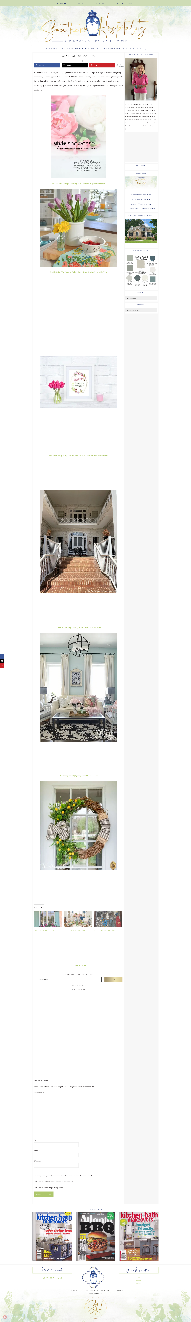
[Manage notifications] (5, 1317)
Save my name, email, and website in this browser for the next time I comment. (67, 1176)
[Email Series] (141, 190)
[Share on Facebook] (2, 656)
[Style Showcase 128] (78, 919)
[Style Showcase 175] (108, 919)
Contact (138, 1280)
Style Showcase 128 (75, 930)
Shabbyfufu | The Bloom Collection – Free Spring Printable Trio (78, 272)
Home (138, 1277)
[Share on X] (2, 661)
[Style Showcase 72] (48, 919)
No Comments (88, 61)
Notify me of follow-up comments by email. (54, 1182)
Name (37, 1140)
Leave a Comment (79, 989)
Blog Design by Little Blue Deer (112, 1290)
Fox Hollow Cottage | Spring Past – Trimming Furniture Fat (78, 184)
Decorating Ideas (84, 985)
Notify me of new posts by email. (50, 1188)
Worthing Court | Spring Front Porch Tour (79, 776)
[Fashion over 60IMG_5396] (141, 102)
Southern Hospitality (62, 26)
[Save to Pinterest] (2, 665)
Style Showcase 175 (104, 930)
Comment (39, 1093)
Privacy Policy (95, 1293)
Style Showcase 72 (44, 930)
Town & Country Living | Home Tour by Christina (78, 628)
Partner (138, 1283)
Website (37, 1161)
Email (37, 1151)
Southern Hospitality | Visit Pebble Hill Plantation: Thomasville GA (78, 456)
